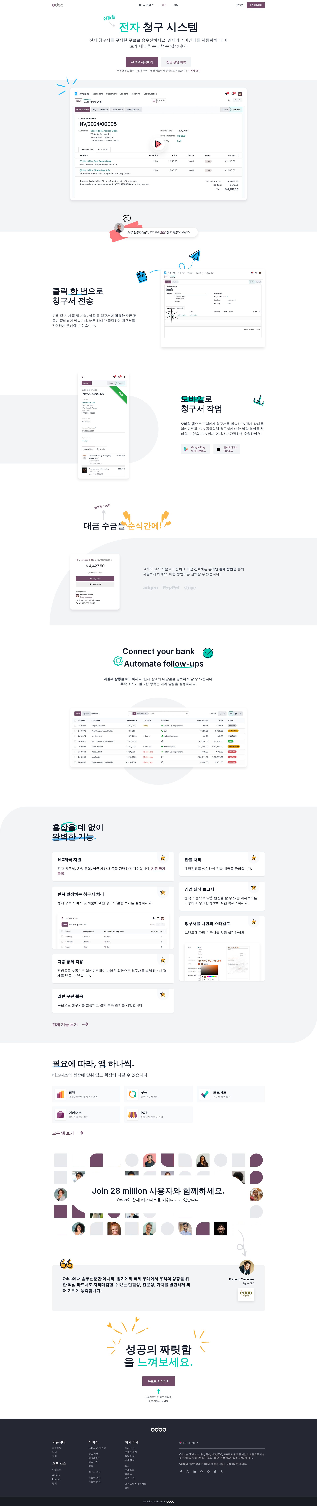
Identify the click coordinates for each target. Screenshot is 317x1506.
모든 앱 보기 (63, 1133)
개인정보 (141, 1483)
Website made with (154, 1501)
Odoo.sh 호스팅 (97, 1448)
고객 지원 (93, 1453)
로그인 (240, 4)
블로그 (128, 1473)
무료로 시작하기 (142, 62)
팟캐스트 (129, 1469)
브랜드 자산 (131, 1451)
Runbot (56, 1479)
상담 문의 (130, 1455)
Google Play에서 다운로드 (198, 449)
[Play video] (158, 144)
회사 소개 (130, 1448)
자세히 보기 (194, 70)
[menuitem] (164, 5)
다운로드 (56, 1469)
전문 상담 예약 (176, 62)
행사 (127, 1465)
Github (56, 1475)
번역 (54, 1483)
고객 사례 (130, 1477)
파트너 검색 (94, 1477)
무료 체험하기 (256, 5)
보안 (127, 1487)
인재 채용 (130, 1459)
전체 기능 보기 (65, 1024)
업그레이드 (94, 1457)
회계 (162, 232)
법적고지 (129, 1483)
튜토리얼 (56, 1448)
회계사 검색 (94, 1471)
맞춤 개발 (93, 1461)
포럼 (54, 1455)
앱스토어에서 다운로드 (231, 449)
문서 (54, 1451)
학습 (90, 1465)
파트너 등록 (94, 1481)
